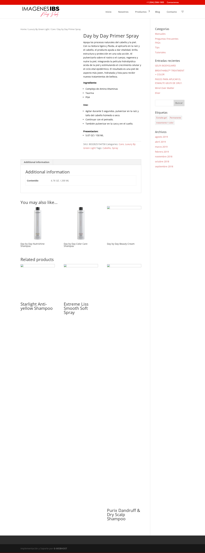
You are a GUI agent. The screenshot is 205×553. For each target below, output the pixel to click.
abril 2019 (160, 141)
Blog (157, 11)
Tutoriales (160, 52)
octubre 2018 (162, 161)
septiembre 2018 (164, 166)
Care (53, 29)
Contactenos (173, 2)
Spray (115, 148)
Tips (157, 47)
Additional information (36, 162)
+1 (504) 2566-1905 (155, 2)
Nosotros (123, 11)
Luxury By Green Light (38, 29)
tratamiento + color (164, 122)
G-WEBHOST (60, 548)
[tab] (36, 162)
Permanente (175, 117)
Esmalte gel (161, 117)
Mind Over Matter (164, 88)
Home (23, 29)
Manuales (160, 33)
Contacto (172, 11)
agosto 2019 (161, 136)
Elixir (157, 92)
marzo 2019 (161, 146)
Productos (141, 11)
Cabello (107, 148)
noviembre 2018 (163, 156)
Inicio (108, 11)
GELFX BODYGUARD (165, 65)
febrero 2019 (162, 151)
